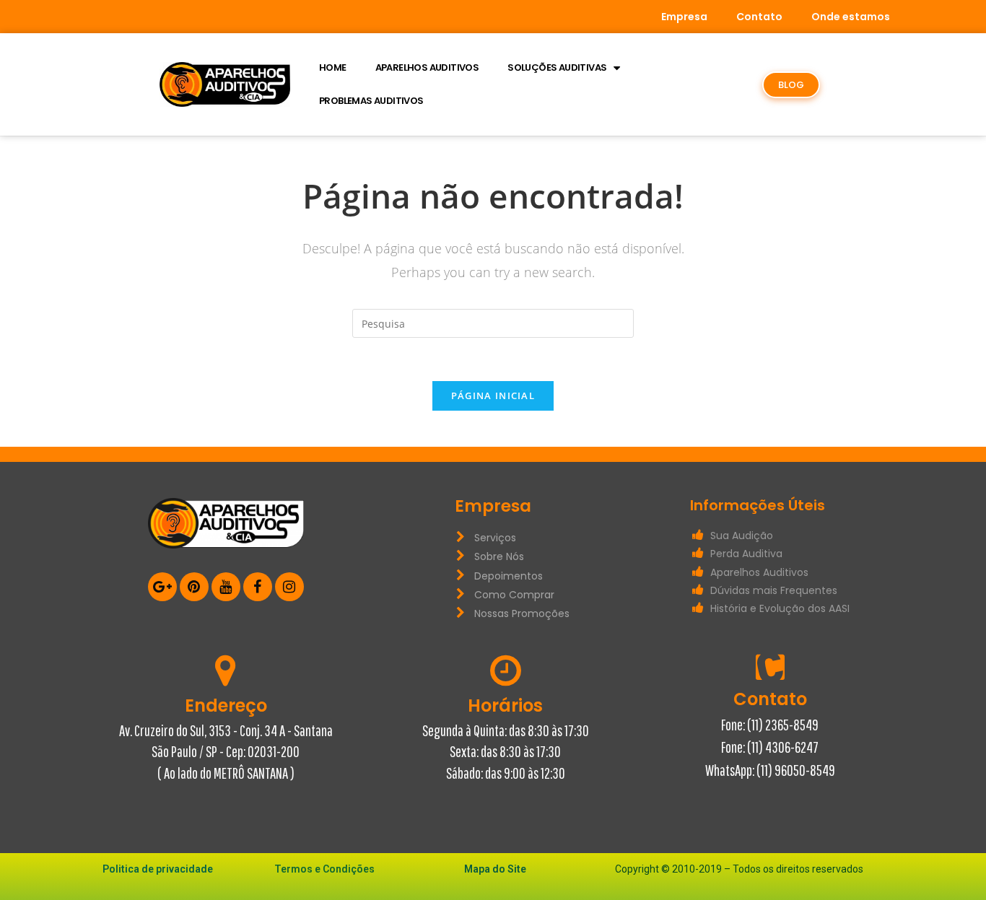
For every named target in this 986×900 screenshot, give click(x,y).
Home (332, 67)
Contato (759, 16)
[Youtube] (225, 586)
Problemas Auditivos (371, 101)
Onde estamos (850, 16)
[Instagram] (289, 586)
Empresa (684, 16)
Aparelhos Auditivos (427, 67)
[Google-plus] (162, 586)
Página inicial (493, 395)
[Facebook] (257, 586)
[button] (791, 84)
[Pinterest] (194, 586)
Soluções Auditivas (556, 67)
